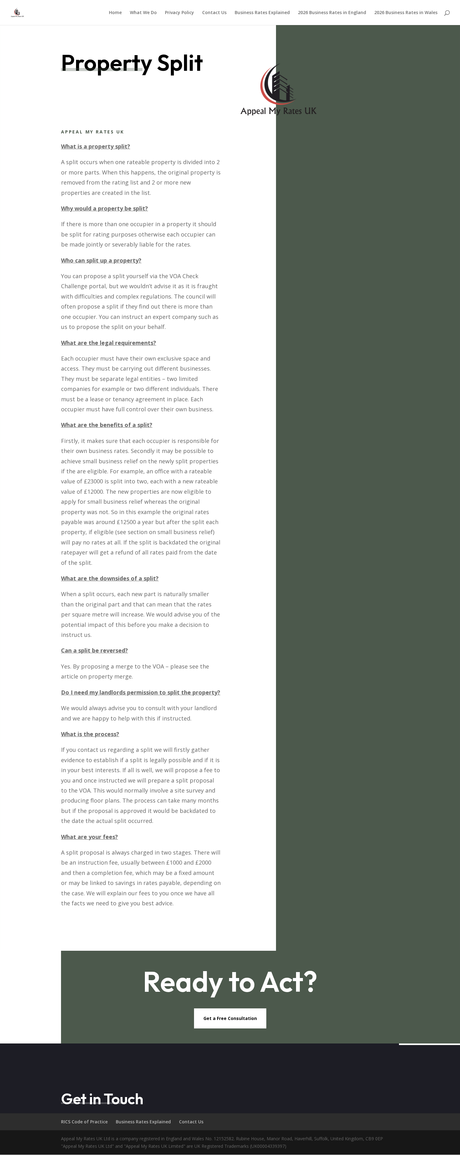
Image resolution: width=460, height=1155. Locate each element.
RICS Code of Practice (84, 1122)
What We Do (143, 12)
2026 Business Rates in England (332, 12)
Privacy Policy (179, 12)
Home (115, 12)
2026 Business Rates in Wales (405, 12)
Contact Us (214, 12)
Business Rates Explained (262, 12)
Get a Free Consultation (230, 1018)
